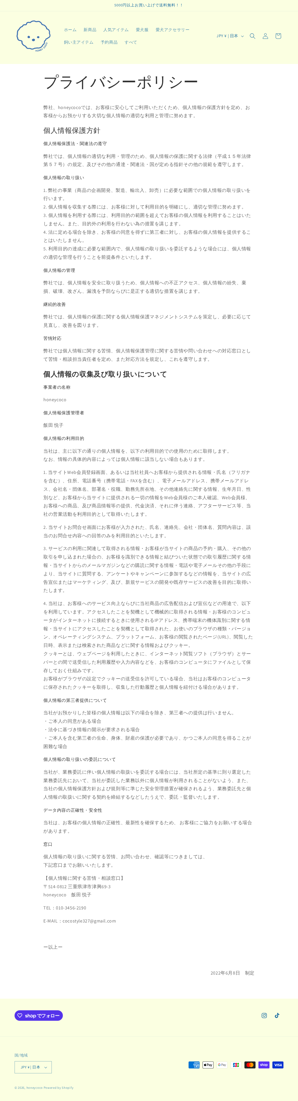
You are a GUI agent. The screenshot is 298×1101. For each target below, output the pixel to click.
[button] (252, 36)
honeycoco (34, 1088)
